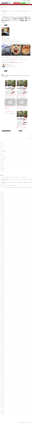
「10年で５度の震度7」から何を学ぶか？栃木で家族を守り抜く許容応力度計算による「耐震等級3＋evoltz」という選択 (16, 187)
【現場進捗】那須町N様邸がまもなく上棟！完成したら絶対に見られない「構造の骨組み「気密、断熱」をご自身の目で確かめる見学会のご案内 (16, 179)
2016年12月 (2, 386)
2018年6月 (2, 362)
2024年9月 (2, 243)
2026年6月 (2, 198)
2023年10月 (2, 260)
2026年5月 (2, 200)
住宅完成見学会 (3, 151)
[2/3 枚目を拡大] (19, 45)
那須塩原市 (2, 168)
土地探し (2, 153)
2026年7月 (2, 196)
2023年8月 (2, 264)
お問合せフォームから (17, 62)
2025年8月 (2, 219)
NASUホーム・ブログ (3, 7)
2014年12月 (2, 407)
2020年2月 (2, 324)
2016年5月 (2, 394)
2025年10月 (2, 215)
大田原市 (2, 155)
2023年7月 (2, 266)
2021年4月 (2, 298)
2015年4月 (2, 405)
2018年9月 (2, 356)
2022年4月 (2, 279)
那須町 (2, 170)
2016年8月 (2, 388)
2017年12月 (2, 371)
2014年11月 (2, 409)
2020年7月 (2, 313)
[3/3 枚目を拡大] (29, 45)
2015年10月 (2, 403)
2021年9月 (2, 292)
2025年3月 (2, 230)
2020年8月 (2, 311)
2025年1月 (2, 234)
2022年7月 (2, 277)
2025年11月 (2, 213)
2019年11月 (2, 330)
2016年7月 (2, 390)
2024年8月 (2, 245)
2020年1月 (2, 326)
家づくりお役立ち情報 (4, 157)
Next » (9, 130)
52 (6, 130)
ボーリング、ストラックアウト (23, 75)
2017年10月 (2, 375)
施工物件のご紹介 (3, 159)
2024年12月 (2, 236)
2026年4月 (2, 202)
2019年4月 (2, 345)
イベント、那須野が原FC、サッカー (6, 75)
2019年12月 (2, 328)
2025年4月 (2, 228)
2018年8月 (2, 358)
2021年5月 (2, 296)
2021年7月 (2, 294)
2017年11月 (2, 373)
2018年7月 (2, 360)
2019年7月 (2, 339)
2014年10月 (2, 411)
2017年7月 (2, 377)
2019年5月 (2, 343)
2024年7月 (2, 247)
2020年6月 (2, 315)
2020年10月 (2, 307)
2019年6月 (2, 341)
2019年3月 (2, 347)
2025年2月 (2, 232)
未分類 (3, 74)
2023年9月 (2, 262)
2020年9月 (2, 309)
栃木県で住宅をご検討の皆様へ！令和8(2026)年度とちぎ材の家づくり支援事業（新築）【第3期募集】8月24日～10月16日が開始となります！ (16, 182)
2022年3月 (2, 281)
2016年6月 (2, 392)
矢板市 (2, 166)
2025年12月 (2, 211)
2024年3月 (2, 251)
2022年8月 (2, 275)
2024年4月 (2, 249)
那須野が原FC (13, 60)
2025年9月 (2, 217)
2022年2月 (2, 283)
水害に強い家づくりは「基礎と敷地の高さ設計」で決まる (8, 185)
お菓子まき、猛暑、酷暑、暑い (15, 75)
